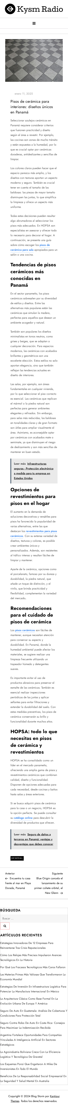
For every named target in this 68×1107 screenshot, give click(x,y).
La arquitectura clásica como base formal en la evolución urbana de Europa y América (29, 1001)
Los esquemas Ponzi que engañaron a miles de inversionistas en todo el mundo (28, 1066)
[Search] (5, 925)
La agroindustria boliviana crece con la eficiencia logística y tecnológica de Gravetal (30, 1054)
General (17, 858)
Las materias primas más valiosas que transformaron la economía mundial (33, 976)
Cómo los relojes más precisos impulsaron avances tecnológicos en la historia (30, 957)
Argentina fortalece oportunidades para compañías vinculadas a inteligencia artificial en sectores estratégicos (31, 1040)
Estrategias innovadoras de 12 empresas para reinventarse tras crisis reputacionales (26, 945)
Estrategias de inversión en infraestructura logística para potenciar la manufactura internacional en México (33, 989)
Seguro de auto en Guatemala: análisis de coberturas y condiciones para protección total (33, 1013)
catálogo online (23, 818)
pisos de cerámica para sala (30, 247)
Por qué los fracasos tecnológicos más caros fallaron (32, 967)
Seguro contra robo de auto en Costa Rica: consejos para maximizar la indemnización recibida (32, 1025)
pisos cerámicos (25, 630)
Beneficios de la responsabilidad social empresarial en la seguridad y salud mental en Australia (33, 1078)
